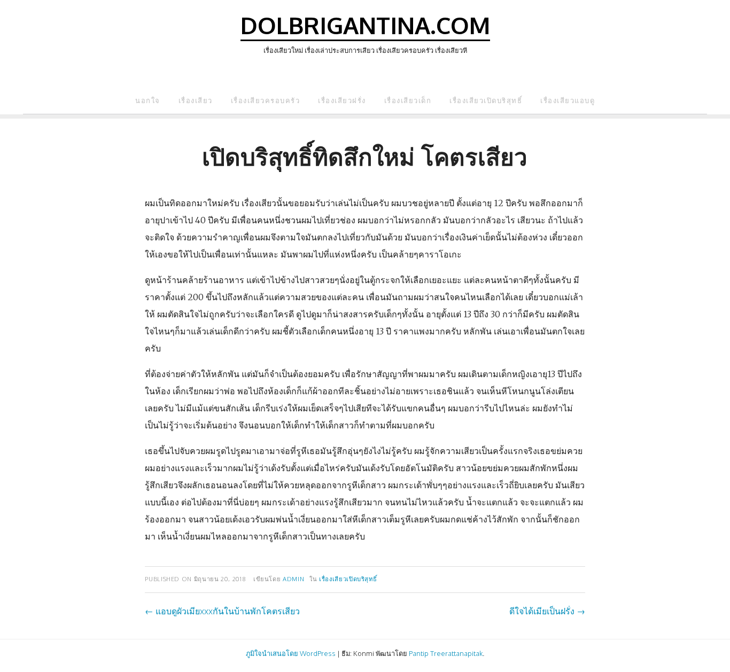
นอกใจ (147, 100)
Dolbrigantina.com (365, 25)
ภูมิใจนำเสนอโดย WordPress (291, 653)
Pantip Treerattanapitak (446, 653)
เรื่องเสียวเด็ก (408, 100)
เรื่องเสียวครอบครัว (265, 100)
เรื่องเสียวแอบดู (567, 100)
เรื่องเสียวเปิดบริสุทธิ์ (485, 100)
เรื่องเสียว (195, 100)
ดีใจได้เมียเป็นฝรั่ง (547, 611)
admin (293, 579)
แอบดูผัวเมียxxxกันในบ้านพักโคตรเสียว (222, 611)
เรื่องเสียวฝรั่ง (342, 100)
